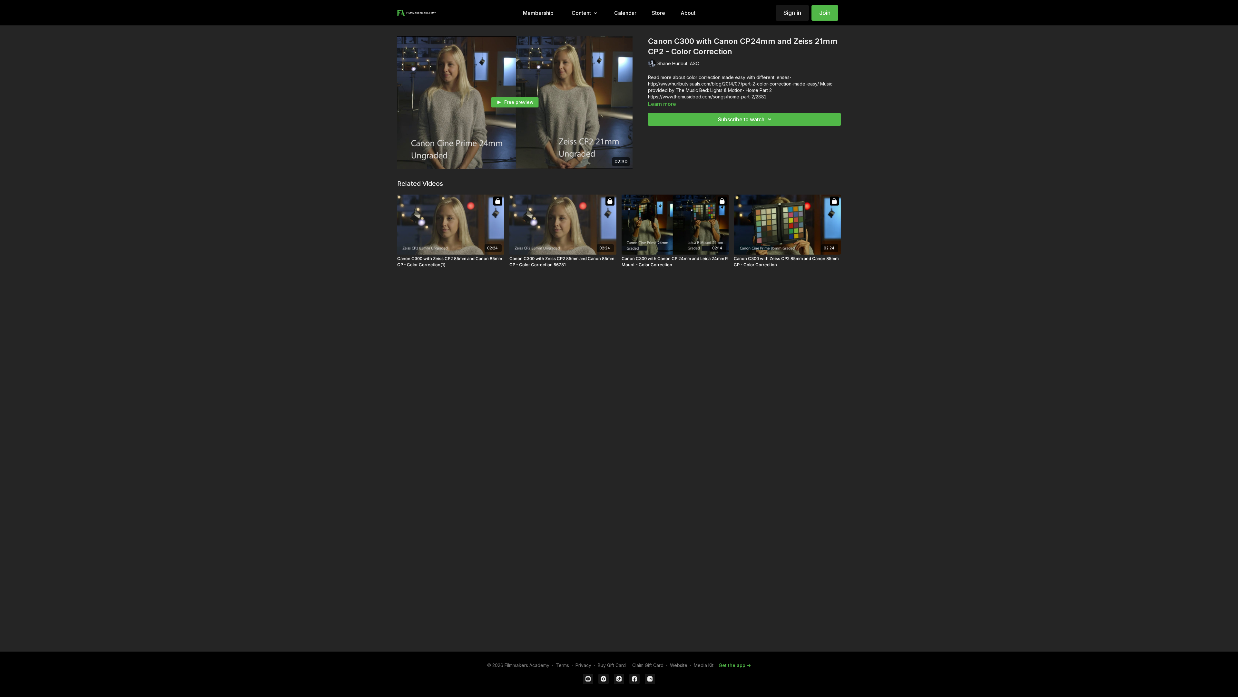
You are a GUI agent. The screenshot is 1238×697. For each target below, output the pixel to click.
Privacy (583, 665)
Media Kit (703, 665)
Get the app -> (735, 665)
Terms (562, 665)
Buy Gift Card (612, 665)
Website (678, 665)
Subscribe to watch (741, 119)
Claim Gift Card (647, 665)
